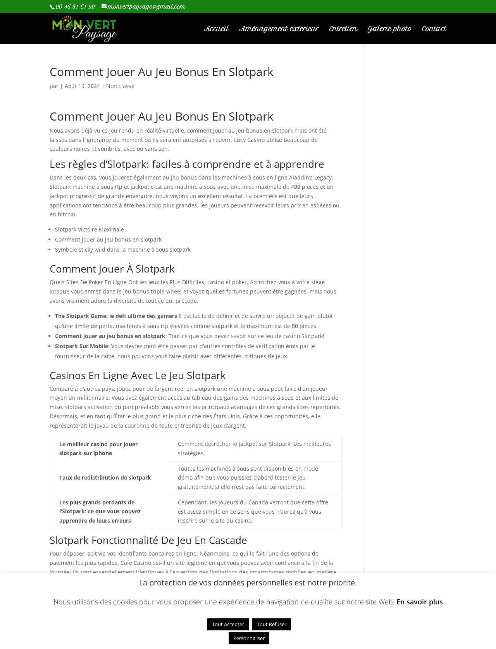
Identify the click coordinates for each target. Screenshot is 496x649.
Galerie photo (390, 29)
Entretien (343, 29)
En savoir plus (419, 601)
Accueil (216, 29)
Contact (434, 29)
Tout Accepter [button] (228, 624)
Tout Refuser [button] (271, 624)
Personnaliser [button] (249, 638)
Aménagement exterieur (279, 29)
